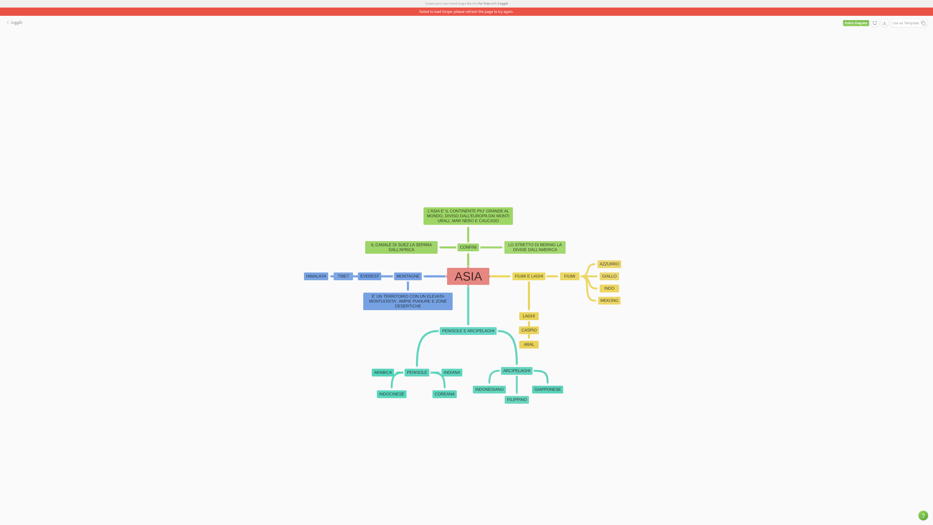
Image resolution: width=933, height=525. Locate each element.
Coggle (503, 3)
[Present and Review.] (875, 15)
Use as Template (905, 14)
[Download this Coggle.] (885, 15)
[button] (923, 515)
